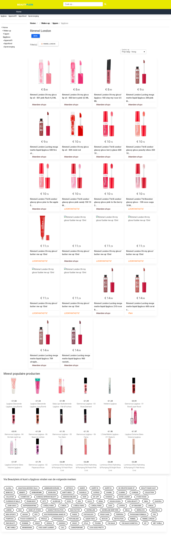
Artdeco (69, 488)
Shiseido (62, 523)
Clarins (122, 492)
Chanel (109, 492)
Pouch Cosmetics (27, 519)
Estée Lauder (124, 497)
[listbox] (133, 52)
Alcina (8, 488)
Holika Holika (115, 501)
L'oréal (63, 506)
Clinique (135, 492)
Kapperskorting (29, 506)
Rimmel (133, 519)
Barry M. (108, 488)
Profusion (58, 519)
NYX (36, 514)
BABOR (82, 488)
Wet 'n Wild (157, 523)
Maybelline (91, 510)
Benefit (22, 492)
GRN (79, 501)
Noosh (25, 514)
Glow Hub (56, 501)
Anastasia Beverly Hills (27, 488)
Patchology (88, 514)
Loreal (151, 506)
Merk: (35, 36)
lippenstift (12, 16)
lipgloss (3, 16)
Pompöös (10, 519)
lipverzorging (33, 16)
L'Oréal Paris (48, 506)
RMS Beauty (10, 523)
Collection (149, 492)
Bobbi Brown (37, 492)
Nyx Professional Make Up (54, 514)
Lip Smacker (136, 506)
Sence (37, 523)
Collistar (10, 497)
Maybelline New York (110, 510)
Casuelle (83, 492)
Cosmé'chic (25, 497)
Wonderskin (27, 527)
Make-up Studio (35, 510)
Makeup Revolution (55, 510)
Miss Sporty (11, 514)
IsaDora (158, 501)
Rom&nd (25, 523)
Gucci (90, 501)
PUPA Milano (74, 519)
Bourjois (52, 492)
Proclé (44, 519)
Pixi (154, 514)
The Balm (111, 523)
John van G (11, 506)
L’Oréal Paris (96, 506)
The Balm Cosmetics (130, 523)
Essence (109, 497)
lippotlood (22, 16)
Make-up (8, 31)
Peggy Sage (104, 514)
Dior (84, 497)
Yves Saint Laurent (46, 527)
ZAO (62, 527)
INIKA (146, 501)
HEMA (101, 501)
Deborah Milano (69, 497)
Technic (98, 523)
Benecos (9, 492)
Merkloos (141, 510)
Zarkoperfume (77, 527)
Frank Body (31, 501)
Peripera (119, 514)
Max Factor (75, 510)
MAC (20, 510)
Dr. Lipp (96, 497)
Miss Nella (155, 510)
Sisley (74, 523)
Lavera (122, 506)
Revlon (105, 519)
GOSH (69, 501)
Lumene (9, 510)
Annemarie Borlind (51, 488)
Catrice (96, 492)
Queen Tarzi (90, 519)
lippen (7, 34)
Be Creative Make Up (127, 488)
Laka (110, 506)
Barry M (95, 488)
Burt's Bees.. (67, 492)
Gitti (44, 501)
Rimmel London (49, 44)
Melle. (127, 510)
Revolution (118, 519)
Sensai (49, 523)
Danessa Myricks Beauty (46, 497)
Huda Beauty (132, 501)
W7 (145, 523)
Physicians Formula (138, 514)
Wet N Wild (11, 527)
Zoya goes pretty (97, 527)
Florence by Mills (13, 501)
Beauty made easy (148, 488)
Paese (74, 514)
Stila (86, 523)
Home (18, 12)
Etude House (141, 497)
